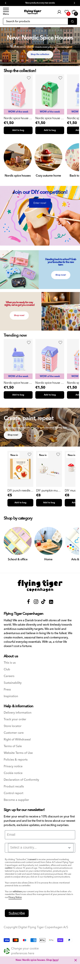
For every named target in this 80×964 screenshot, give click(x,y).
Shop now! (60, 275)
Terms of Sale (13, 746)
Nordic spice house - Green (48, 118)
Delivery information (17, 713)
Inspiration (11, 696)
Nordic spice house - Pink (48, 383)
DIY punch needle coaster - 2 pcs (18, 490)
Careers (9, 676)
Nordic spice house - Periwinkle (17, 383)
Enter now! (39, 203)
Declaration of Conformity (21, 780)
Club (7, 669)
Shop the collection (40, 54)
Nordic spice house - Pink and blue (17, 118)
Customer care (14, 733)
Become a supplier (16, 800)
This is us (10, 663)
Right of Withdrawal (17, 740)
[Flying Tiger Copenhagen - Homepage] (32, 12)
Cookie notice (13, 773)
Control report (13, 793)
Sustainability (13, 683)
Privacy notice (13, 766)
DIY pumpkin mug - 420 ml (48, 490)
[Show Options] (69, 848)
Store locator (12, 726)
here (55, 960)
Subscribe (17, 913)
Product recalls (14, 787)
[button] (6, 12)
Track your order (15, 719)
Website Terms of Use (18, 753)
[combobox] (40, 847)
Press (7, 690)
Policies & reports (16, 760)
